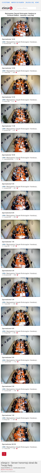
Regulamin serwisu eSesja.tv (7, 469)
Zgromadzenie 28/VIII (9, 444)
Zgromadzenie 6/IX (8, 271)
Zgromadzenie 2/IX (8, 386)
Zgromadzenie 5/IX (8, 299)
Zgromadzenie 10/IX (8, 155)
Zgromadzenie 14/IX (8, 39)
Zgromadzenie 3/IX (8, 357)
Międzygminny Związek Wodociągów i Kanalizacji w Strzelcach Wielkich (22, 42)
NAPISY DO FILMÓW (17, 2)
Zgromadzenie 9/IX (8, 184)
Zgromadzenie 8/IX (8, 213)
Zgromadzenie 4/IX (8, 328)
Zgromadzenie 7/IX (8, 242)
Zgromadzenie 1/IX (8, 415)
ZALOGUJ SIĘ (29, 2)
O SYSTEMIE (6, 2)
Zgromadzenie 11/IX (8, 126)
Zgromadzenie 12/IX (8, 97)
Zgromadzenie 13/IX (8, 68)
